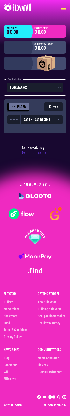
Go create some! (35, 152)
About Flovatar (47, 302)
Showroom (10, 316)
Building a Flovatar (49, 309)
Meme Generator (48, 358)
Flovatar (17, 405)
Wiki (6, 372)
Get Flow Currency (49, 323)
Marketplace (12, 309)
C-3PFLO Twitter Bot (50, 372)
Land (7, 323)
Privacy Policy (13, 337)
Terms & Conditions (15, 330)
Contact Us (10, 365)
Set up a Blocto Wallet (51, 316)
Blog (7, 358)
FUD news (10, 379)
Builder (8, 302)
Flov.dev (43, 365)
